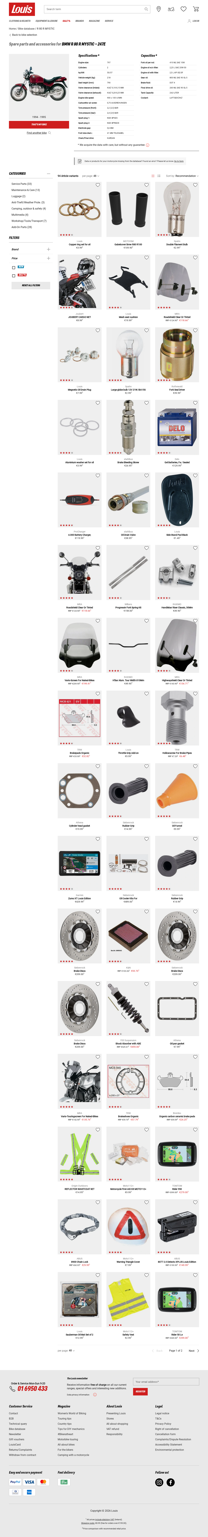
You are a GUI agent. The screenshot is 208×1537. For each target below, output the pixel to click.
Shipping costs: (88, 1523)
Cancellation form (165, 1434)
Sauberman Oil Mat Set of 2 (79, 1334)
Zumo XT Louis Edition (79, 898)
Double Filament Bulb (177, 244)
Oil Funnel (177, 825)
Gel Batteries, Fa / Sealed (177, 462)
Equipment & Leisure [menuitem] (46, 21)
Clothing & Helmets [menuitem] (19, 21)
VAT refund (112, 1429)
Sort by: (170, 175)
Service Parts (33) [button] (22, 183)
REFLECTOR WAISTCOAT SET (79, 1189)
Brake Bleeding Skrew (128, 462)
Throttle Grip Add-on (128, 753)
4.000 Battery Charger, (79, 535)
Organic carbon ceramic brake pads (177, 1116)
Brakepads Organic (79, 753)
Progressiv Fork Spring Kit (128, 607)
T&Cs (158, 1418)
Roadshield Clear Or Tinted (177, 317)
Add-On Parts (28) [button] (22, 227)
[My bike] (171, 9)
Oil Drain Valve (128, 535)
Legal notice (162, 1413)
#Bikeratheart (65, 1434)
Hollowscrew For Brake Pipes (177, 753)
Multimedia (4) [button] (20, 214)
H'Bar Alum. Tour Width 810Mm (128, 680)
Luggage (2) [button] (19, 196)
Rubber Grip (128, 825)
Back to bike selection (24, 34)
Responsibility (114, 1434)
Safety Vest (128, 1334)
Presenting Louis (116, 1413)
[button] (146, 9)
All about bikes (66, 1444)
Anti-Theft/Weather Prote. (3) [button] (28, 202)
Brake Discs (79, 971)
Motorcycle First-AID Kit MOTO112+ (128, 1189)
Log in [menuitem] (196, 21)
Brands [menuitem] (79, 21)
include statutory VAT (104, 1519)
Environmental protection (169, 1449)
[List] (159, 176)
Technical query (18, 1423)
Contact (13, 1413)
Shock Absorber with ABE (128, 1043)
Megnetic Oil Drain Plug (79, 389)
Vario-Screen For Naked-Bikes (79, 680)
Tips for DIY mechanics (71, 1429)
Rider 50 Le (177, 1334)
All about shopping (117, 1423)
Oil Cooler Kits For (128, 898)
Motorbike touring (68, 1439)
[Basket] (196, 9)
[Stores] (159, 9)
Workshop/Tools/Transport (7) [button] (29, 220)
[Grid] (153, 175)
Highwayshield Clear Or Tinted (177, 680)
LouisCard (15, 1444)
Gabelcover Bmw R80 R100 (128, 244)
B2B (11, 1418)
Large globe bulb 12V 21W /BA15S (128, 389)
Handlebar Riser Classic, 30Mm (177, 607)
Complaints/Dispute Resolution (173, 1439)
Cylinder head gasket (79, 825)
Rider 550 (177, 1189)
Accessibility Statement (168, 1444)
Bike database (17, 1429)
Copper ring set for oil (79, 244)
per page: (87, 175)
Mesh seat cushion (128, 317)
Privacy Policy (163, 1423)
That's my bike (39, 124)
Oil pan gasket (177, 1043)
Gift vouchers (16, 1439)
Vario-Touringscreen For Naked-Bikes (79, 1116)
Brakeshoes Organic (128, 1116)
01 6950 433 (32, 1389)
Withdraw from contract (22, 1455)
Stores (110, 1418)
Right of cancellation (167, 1429)
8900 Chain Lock (79, 1262)
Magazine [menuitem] (94, 21)
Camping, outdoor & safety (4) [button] (29, 208)
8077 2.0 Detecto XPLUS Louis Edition (177, 1262)
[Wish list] (183, 9)
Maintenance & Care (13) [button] (26, 190)
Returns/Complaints (20, 1449)
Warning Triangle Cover (128, 1262)
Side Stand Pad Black (177, 535)
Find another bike (37, 132)
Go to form (179, 161)
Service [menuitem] (109, 21)
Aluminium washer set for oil (79, 462)
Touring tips (64, 1418)
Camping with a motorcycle (73, 1455)
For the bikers (65, 1449)
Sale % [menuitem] (66, 21)
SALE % (22, 275)
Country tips (65, 1423)
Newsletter (15, 1434)
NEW (21, 267)
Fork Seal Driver (177, 389)
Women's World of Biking (72, 1413)
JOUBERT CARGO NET (79, 317)
